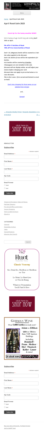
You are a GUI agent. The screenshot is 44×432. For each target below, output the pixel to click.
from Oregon (24, 87)
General (6, 224)
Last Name (8, 169)
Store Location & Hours (11, 212)
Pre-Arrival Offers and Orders (13, 207)
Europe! (22, 97)
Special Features (9, 232)
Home (6, 19)
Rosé (25, 84)
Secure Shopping (9, 209)
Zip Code (7, 176)
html (7, 185)
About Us (7, 214)
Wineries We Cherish (10, 234)
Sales (6, 229)
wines (30, 84)
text (7, 188)
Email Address (9, 154)
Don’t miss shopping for (16, 84)
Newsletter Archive (10, 227)
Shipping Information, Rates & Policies (16, 202)
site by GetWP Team (10, 428)
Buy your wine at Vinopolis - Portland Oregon (17, 426)
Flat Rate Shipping (9, 204)
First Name (8, 161)
